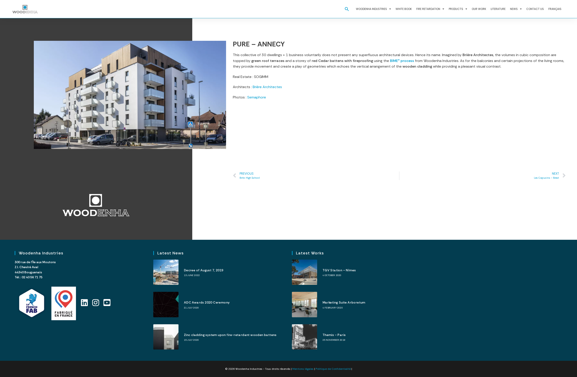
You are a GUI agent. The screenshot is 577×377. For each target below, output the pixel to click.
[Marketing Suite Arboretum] (304, 304)
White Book (404, 9)
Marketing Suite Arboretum (344, 302)
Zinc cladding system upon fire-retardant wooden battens (230, 335)
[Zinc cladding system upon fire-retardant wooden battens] (166, 337)
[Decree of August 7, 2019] (166, 272)
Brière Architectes (267, 87)
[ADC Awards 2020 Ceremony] (166, 304)
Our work (479, 9)
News (514, 9)
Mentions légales (303, 369)
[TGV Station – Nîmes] (304, 272)
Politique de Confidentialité (333, 369)
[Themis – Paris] (304, 337)
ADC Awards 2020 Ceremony (207, 302)
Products (456, 9)
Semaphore (256, 97)
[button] (347, 9)
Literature (498, 9)
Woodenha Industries (371, 9)
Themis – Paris (334, 335)
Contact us (535, 9)
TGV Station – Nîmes (339, 270)
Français (554, 9)
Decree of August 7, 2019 (203, 270)
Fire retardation (428, 9)
